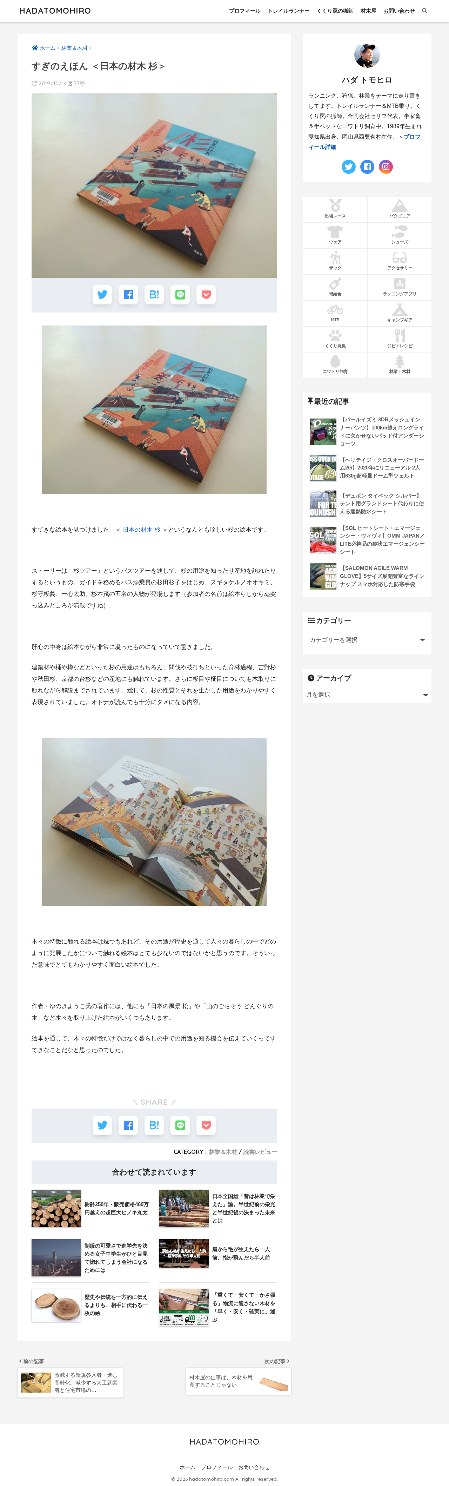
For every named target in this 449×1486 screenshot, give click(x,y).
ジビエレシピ (400, 345)
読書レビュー (260, 1151)
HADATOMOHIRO (55, 11)
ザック (335, 267)
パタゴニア (399, 215)
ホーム (187, 1467)
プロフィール (245, 11)
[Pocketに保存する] (206, 294)
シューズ (399, 241)
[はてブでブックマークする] (154, 294)
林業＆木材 (223, 1151)
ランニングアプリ (400, 293)
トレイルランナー (289, 11)
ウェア (335, 241)
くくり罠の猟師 (335, 11)
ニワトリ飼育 (335, 371)
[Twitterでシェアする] (102, 294)
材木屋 (368, 11)
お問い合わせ (399, 11)
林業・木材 (399, 371)
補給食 (335, 293)
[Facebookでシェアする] (128, 294)
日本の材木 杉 (141, 529)
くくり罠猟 (335, 345)
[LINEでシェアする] (180, 294)
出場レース (335, 215)
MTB (335, 319)
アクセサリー (400, 267)
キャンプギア (400, 319)
